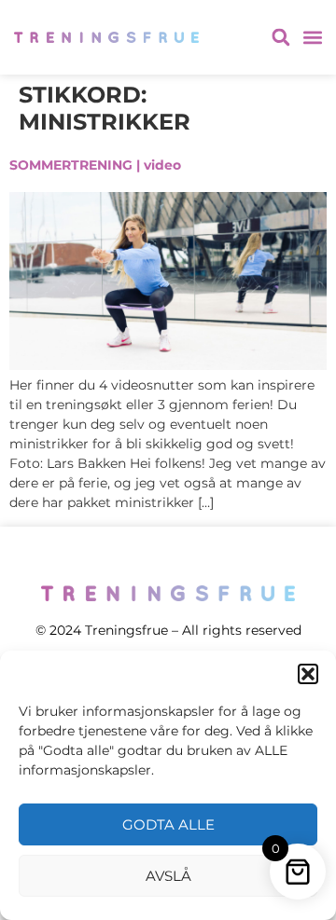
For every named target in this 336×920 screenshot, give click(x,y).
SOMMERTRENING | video (95, 165)
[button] (308, 674)
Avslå (168, 876)
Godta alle (168, 824)
